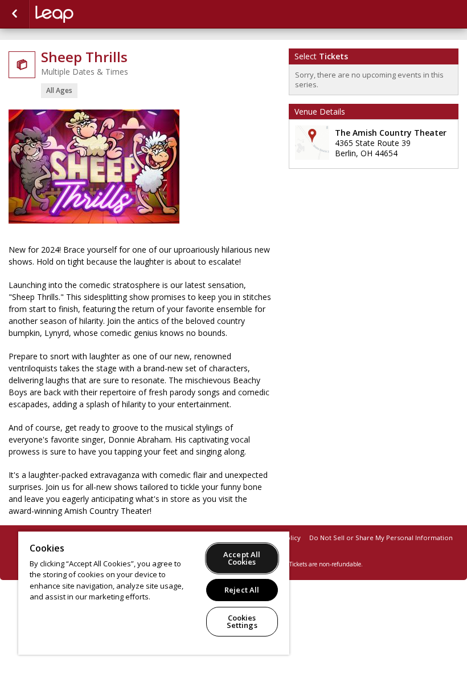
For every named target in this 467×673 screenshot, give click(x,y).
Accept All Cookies (241, 558)
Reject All (241, 590)
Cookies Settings (242, 621)
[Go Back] (14, 14)
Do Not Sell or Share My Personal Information (381, 537)
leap (92, 14)
